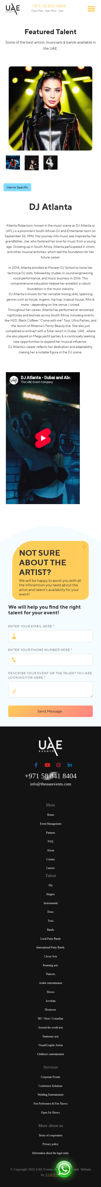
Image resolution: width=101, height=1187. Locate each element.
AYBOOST (52, 1175)
